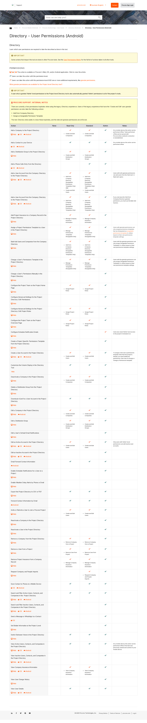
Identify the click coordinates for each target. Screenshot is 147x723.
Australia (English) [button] (97, 5)
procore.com (81, 5)
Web (14, 134)
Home (16, 28)
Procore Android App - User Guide (53, 28)
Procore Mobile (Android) (30, 28)
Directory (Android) (75, 28)
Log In (134, 713)
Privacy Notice (103, 713)
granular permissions (88, 80)
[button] (99, 17)
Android (28, 134)
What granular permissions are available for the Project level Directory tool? (36, 84)
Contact (114, 5)
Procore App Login (127, 5)
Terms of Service (115, 713)
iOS (21, 134)
